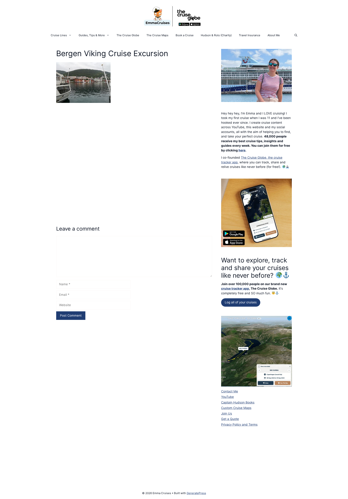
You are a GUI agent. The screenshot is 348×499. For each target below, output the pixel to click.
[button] (296, 35)
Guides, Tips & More (92, 35)
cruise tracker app (235, 288)
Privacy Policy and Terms (239, 424)
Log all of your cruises (241, 302)
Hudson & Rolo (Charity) (216, 35)
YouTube (227, 397)
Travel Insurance (249, 35)
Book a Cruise (185, 35)
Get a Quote (230, 419)
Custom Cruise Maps (236, 408)
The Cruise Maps (157, 35)
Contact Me (229, 391)
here (242, 150)
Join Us (226, 413)
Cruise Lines (59, 35)
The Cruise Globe (128, 35)
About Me (274, 35)
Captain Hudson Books (237, 402)
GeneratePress (196, 493)
